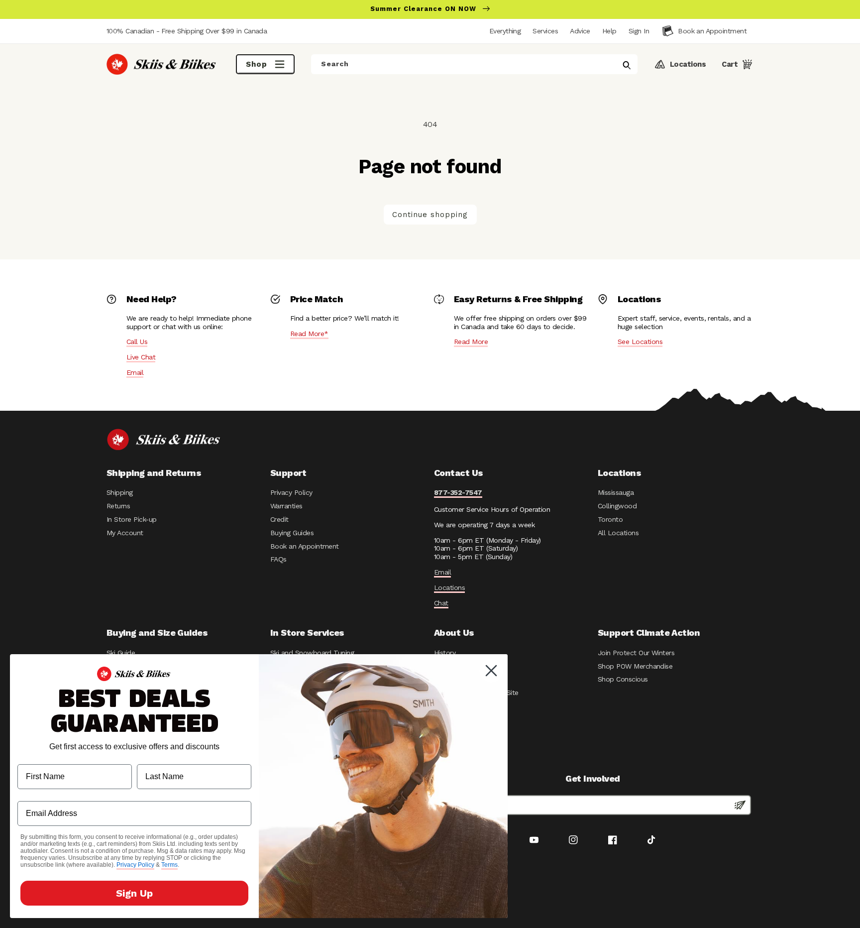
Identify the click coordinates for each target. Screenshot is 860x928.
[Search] (627, 65)
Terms (169, 864)
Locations (449, 587)
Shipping (120, 492)
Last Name (157, 756)
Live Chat (140, 357)
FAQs (278, 559)
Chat (441, 603)
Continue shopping (430, 214)
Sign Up (134, 893)
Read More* (309, 334)
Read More (471, 342)
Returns (118, 506)
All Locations (618, 533)
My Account (125, 533)
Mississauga (616, 492)
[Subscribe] (740, 805)
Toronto (610, 519)
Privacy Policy (291, 492)
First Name (37, 756)
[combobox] (474, 64)
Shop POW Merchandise (635, 666)
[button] (639, 31)
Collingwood (617, 506)
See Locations (640, 342)
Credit (279, 519)
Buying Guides (292, 533)
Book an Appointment (304, 546)
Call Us (136, 342)
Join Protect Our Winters (636, 653)
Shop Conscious (623, 679)
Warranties (286, 506)
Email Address (44, 793)
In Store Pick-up (131, 519)
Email (134, 372)
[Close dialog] (491, 670)
